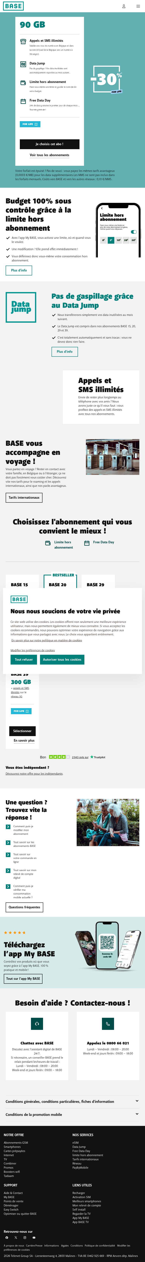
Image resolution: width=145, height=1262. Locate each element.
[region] (72, 631)
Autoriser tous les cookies (62, 659)
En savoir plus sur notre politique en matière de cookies (47, 640)
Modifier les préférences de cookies (33, 650)
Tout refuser (24, 659)
